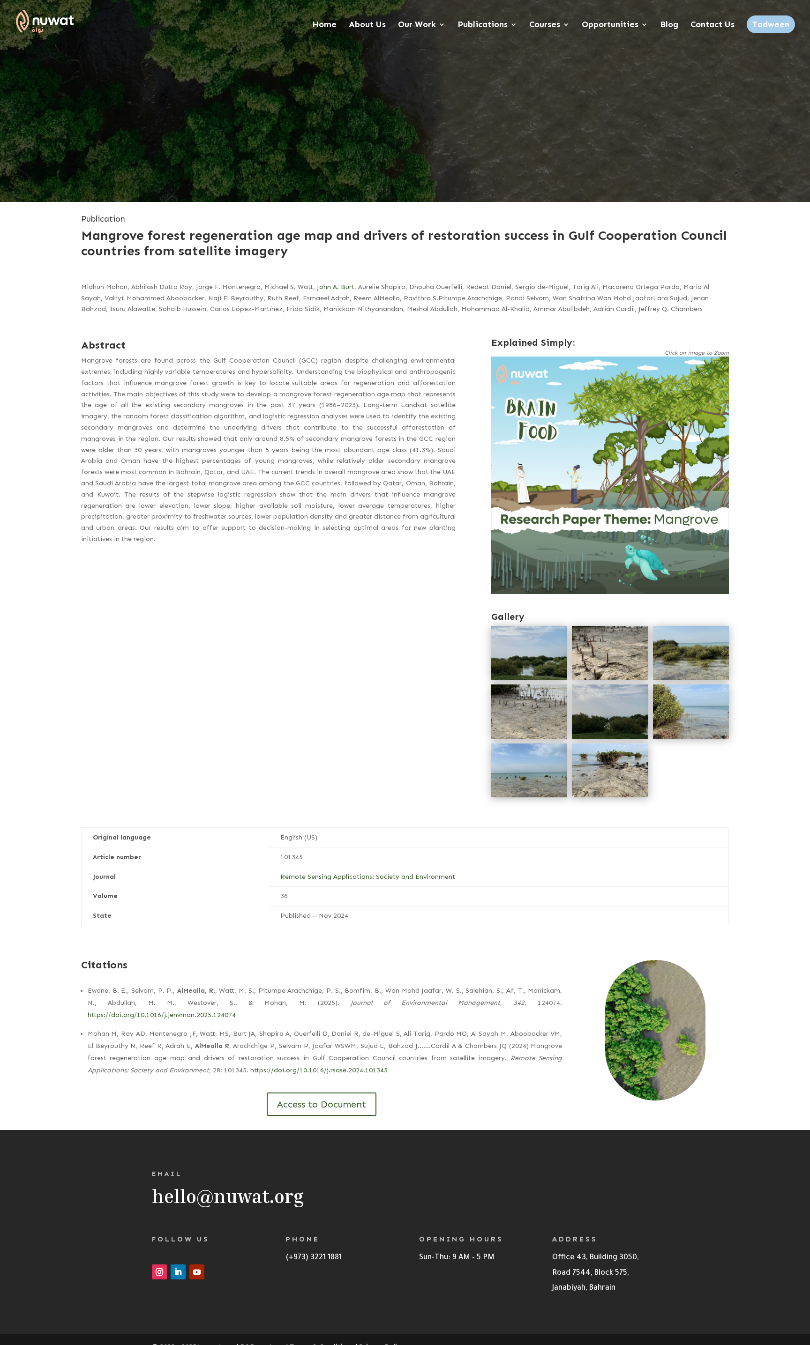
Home (324, 25)
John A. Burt (335, 287)
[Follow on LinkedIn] (178, 1271)
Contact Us (712, 25)
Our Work (417, 25)
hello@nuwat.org (228, 1196)
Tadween (770, 24)
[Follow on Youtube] (196, 1271)
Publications (483, 25)
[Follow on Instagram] (159, 1271)
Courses (544, 25)
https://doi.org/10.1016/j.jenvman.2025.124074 (162, 1015)
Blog (669, 25)
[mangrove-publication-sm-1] (610, 592)
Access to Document (321, 1104)
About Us (367, 25)
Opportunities (610, 25)
